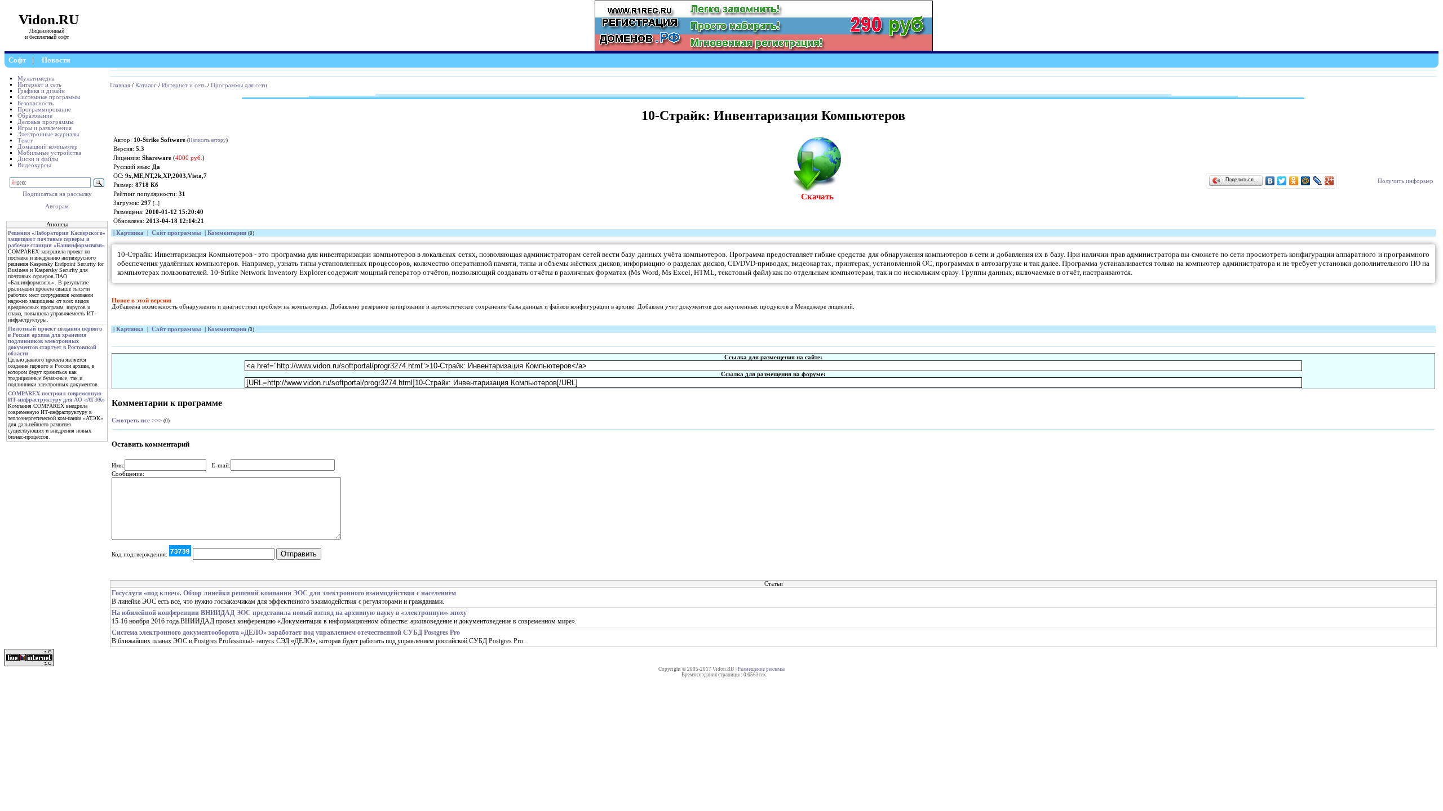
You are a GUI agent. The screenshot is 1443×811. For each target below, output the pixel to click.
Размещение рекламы (761, 669)
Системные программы (48, 97)
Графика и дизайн (41, 91)
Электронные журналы (48, 134)
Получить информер (1405, 181)
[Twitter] (1282, 180)
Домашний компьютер (47, 147)
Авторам (57, 206)
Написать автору (207, 140)
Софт (17, 60)
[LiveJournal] (1318, 180)
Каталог (146, 85)
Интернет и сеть (39, 85)
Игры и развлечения (44, 128)
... (156, 203)
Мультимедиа (36, 78)
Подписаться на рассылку (57, 194)
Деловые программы (45, 122)
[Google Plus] (1329, 180)
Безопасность (35, 103)
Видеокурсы (34, 165)
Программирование (44, 109)
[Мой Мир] (1306, 180)
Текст (25, 140)
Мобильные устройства (49, 153)
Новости (56, 60)
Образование (34, 116)
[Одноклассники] (1294, 180)
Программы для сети (239, 85)
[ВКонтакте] (1270, 180)
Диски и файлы (37, 159)
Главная (120, 85)
